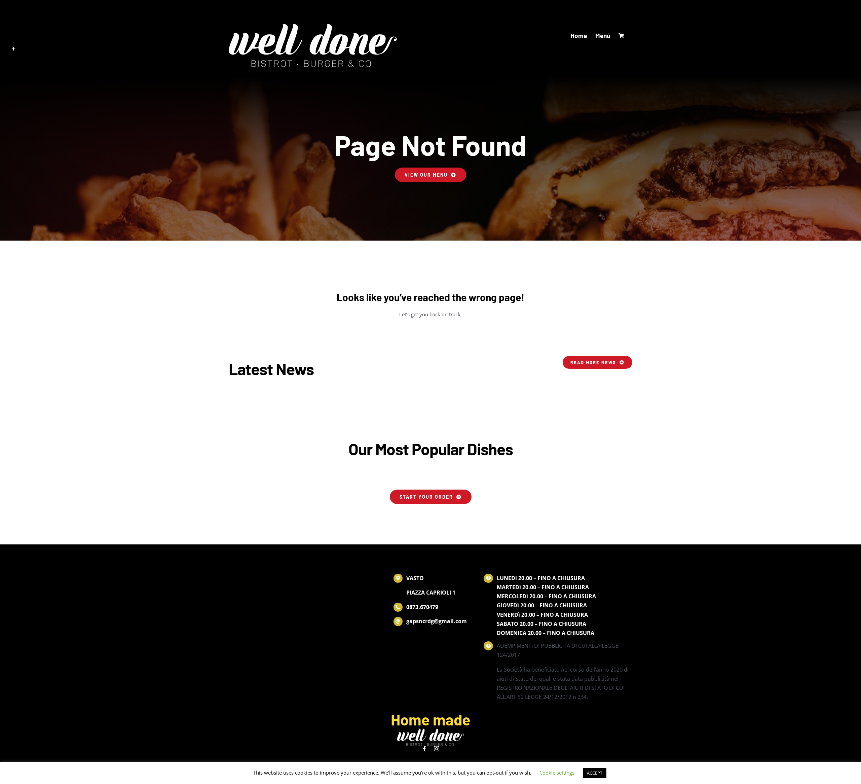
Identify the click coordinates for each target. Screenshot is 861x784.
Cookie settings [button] (556, 772)
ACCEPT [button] (594, 773)
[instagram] (436, 748)
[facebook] (424, 748)
